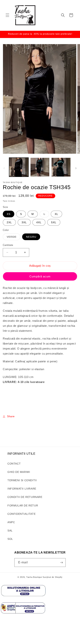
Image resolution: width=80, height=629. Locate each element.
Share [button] (11, 416)
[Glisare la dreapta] (76, 168)
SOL (10, 538)
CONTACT (14, 463)
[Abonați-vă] (61, 562)
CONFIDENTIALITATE (21, 513)
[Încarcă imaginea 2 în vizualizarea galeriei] (40, 167)
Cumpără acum (40, 276)
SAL (10, 530)
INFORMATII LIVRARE (21, 488)
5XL (53, 222)
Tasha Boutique (34, 577)
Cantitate (8, 245)
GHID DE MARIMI (18, 471)
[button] (7, 15)
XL (56, 214)
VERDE (13, 237)
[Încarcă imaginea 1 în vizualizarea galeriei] (18, 167)
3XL (24, 222)
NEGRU (31, 236)
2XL (9, 222)
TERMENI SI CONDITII (22, 480)
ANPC (11, 522)
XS (8, 214)
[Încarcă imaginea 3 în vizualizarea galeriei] (61, 167)
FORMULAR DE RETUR (22, 505)
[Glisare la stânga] (4, 168)
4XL (38, 222)
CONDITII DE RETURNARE (24, 496)
